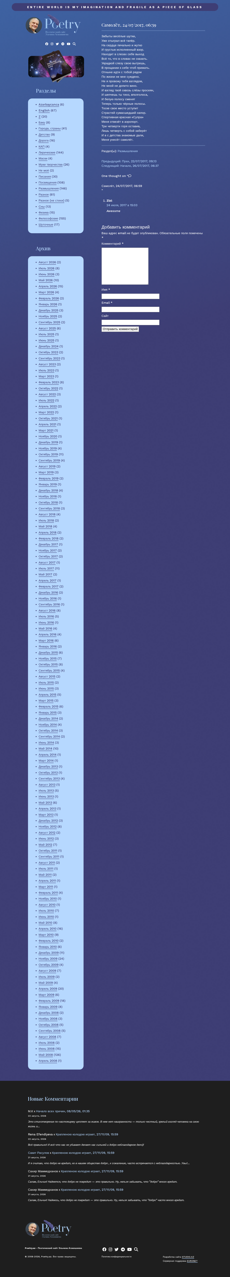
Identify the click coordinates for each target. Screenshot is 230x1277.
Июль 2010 (46, 910)
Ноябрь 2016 (48, 598)
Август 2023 (47, 364)
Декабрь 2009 (49, 953)
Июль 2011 (46, 868)
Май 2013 (45, 802)
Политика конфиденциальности (116, 1256)
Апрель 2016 (47, 634)
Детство (44, 134)
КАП (42, 146)
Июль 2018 (46, 520)
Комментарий (113, 243)
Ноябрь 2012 (48, 826)
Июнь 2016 (46, 622)
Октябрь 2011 (48, 850)
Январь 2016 (48, 646)
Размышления (49, 188)
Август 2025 (47, 328)
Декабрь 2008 (49, 1013)
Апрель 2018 (47, 532)
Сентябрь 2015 (49, 670)
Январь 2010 (48, 947)
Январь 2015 (48, 712)
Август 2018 (47, 514)
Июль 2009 (47, 977)
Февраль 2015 (48, 706)
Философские (48, 218)
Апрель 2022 (48, 406)
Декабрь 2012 (48, 820)
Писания (45, 176)
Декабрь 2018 (48, 490)
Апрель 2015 (47, 694)
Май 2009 (46, 983)
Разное (44, 194)
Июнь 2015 (46, 688)
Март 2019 (46, 472)
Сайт (105, 316)
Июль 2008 (47, 1043)
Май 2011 (45, 875)
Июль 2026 (46, 268)
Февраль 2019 (49, 478)
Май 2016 (45, 628)
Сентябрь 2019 (49, 460)
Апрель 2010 (47, 928)
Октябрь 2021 (48, 418)
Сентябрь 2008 (50, 1031)
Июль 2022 (46, 400)
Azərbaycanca (49, 104)
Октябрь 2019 (48, 454)
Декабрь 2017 (48, 544)
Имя (106, 289)
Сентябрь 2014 (49, 736)
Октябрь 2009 (49, 965)
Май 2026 (46, 280)
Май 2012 (45, 844)
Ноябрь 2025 (48, 316)
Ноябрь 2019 (48, 448)
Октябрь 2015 (48, 664)
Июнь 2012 (46, 838)
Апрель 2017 (47, 580)
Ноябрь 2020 (48, 436)
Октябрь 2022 (48, 388)
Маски (43, 158)
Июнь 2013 (46, 796)
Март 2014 (46, 760)
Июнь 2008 (47, 1048)
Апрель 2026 (48, 286)
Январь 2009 (48, 1007)
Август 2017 (47, 562)
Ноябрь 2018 (48, 496)
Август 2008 (47, 1037)
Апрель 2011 (47, 880)
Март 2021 (46, 430)
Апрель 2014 (47, 754)
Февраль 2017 (49, 586)
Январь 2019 (48, 484)
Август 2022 (47, 394)
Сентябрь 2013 (49, 778)
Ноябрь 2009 (48, 958)
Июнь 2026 (46, 274)
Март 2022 (46, 412)
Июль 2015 (46, 682)
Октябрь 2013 (48, 772)
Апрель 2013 (47, 808)
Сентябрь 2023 (49, 358)
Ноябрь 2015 (48, 658)
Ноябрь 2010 (48, 898)
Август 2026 (47, 262)
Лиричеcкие (47, 152)
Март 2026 (46, 292)
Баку (42, 122)
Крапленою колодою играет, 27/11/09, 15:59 (87, 1134)
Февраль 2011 (48, 892)
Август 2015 (47, 676)
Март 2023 (46, 376)
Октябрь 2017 (48, 556)
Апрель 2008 (48, 1061)
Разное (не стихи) (51, 200)
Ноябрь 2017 (48, 550)
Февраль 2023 (49, 382)
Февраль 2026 (49, 298)
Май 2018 (45, 526)
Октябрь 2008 (49, 1025)
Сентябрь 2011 (49, 856)
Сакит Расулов (38, 1153)
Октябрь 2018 (48, 502)
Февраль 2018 (49, 538)
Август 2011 (47, 862)
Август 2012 (47, 832)
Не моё (44, 170)
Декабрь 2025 (48, 310)
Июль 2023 (46, 370)
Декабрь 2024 (49, 346)
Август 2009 (47, 970)
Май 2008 (46, 1055)
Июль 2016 (46, 616)
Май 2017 (45, 574)
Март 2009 (46, 995)
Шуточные (46, 224)
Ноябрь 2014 (48, 724)
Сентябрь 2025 (49, 322)
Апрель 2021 (47, 424)
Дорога (44, 140)
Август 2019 (47, 466)
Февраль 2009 (49, 1000)
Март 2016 (46, 640)
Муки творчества (51, 164)
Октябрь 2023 (48, 352)
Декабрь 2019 (48, 442)
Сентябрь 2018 (49, 508)
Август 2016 (47, 610)
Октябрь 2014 (48, 730)
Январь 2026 (48, 304)
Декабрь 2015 (48, 652)
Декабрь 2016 (48, 592)
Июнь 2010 (46, 917)
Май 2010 (45, 922)
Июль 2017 (46, 568)
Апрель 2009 (48, 988)
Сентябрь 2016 (49, 604)
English (44, 110)
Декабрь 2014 (48, 718)
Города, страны (50, 128)
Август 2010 (47, 905)
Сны (42, 206)
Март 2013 (46, 814)
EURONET (192, 1261)
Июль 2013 (46, 790)
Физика (44, 212)
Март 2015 (46, 700)
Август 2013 (47, 784)
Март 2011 (46, 887)
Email (107, 303)
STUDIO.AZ (188, 1257)
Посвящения (47, 182)
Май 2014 (45, 748)
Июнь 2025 (46, 340)
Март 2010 (46, 935)
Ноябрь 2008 (48, 1018)
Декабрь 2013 (48, 766)
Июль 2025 (46, 334)
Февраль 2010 (49, 940)
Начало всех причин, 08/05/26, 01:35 (63, 1111)
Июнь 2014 (46, 742)
